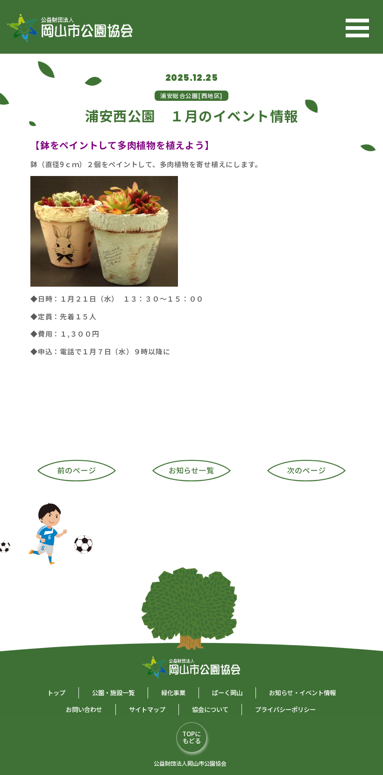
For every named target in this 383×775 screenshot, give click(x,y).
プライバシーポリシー (285, 709)
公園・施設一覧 (113, 692)
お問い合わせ (84, 709)
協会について (210, 709)
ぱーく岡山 (227, 692)
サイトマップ (147, 709)
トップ (56, 692)
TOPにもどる (191, 737)
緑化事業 (173, 692)
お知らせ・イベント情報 (302, 692)
